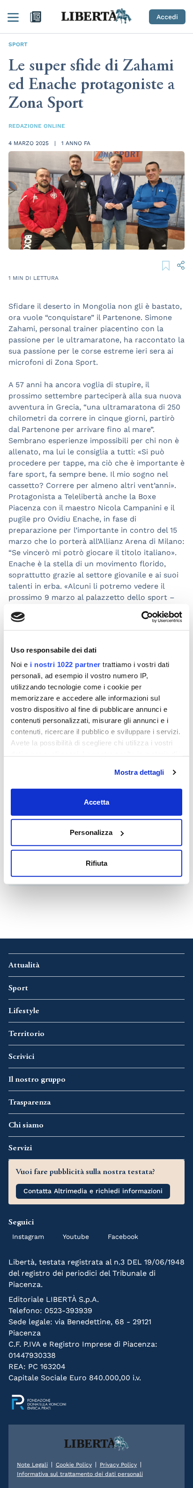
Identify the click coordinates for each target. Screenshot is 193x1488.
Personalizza (91, 832)
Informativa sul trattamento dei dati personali (80, 1474)
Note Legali (32, 1464)
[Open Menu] (13, 17)
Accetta (96, 802)
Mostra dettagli (139, 772)
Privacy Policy (118, 1464)
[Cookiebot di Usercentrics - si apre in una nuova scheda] (141, 617)
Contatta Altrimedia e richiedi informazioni (93, 1191)
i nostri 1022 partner (65, 664)
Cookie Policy (74, 1464)
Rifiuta (97, 863)
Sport (18, 44)
